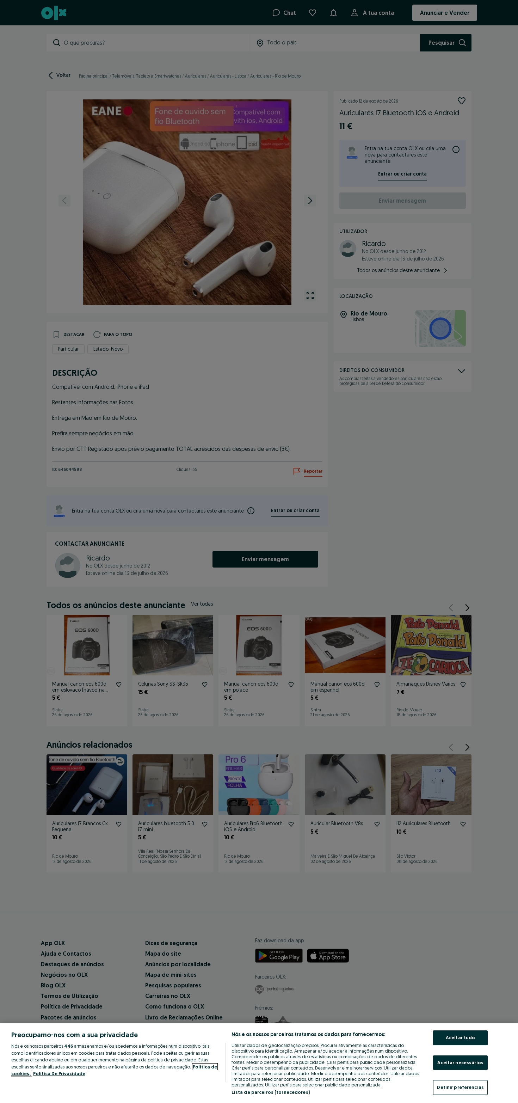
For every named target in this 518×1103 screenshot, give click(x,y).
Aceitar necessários (460, 1062)
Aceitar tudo (460, 1037)
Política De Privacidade (59, 1073)
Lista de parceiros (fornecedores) (271, 1092)
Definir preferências (460, 1087)
